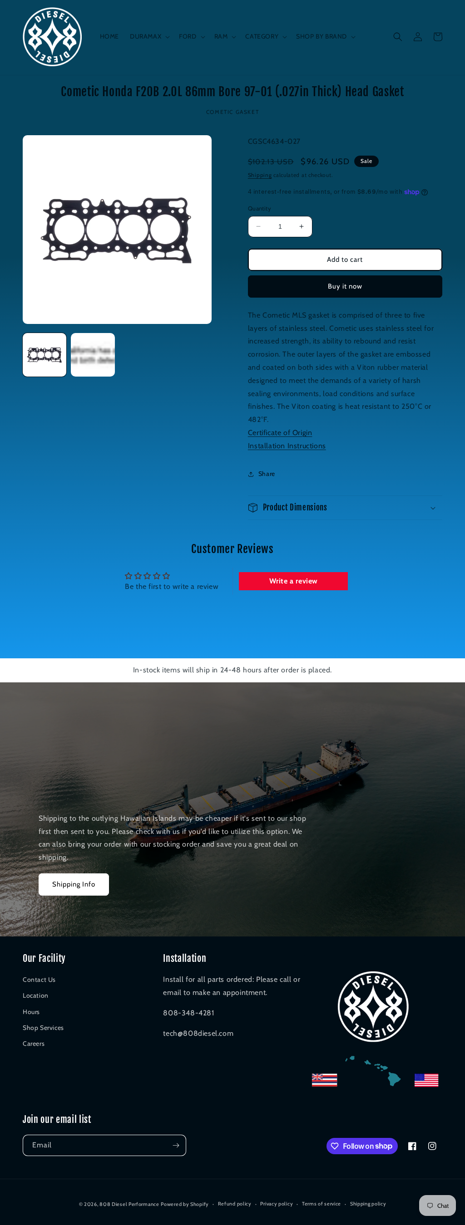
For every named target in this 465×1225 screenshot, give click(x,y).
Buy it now (345, 286)
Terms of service (321, 1203)
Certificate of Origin (280, 432)
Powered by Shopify (185, 1204)
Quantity (259, 208)
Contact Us (39, 979)
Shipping (260, 175)
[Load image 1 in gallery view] (44, 355)
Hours (31, 1012)
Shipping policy (368, 1203)
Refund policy (235, 1203)
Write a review (293, 581)
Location (36, 995)
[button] (148, 36)
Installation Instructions (287, 445)
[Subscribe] (176, 1145)
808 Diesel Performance (129, 1204)
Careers (34, 1043)
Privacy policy (276, 1203)
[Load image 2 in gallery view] (92, 355)
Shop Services (43, 1028)
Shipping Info (73, 884)
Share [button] (266, 474)
